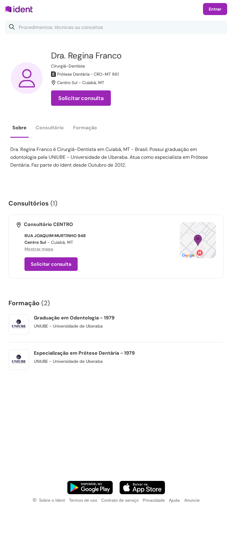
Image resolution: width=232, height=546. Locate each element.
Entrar (215, 9)
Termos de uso (83, 500)
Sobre (19, 127)
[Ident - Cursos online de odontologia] (21, 9)
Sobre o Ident (52, 500)
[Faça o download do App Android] (90, 487)
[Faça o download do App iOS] (142, 487)
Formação (85, 127)
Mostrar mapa (38, 249)
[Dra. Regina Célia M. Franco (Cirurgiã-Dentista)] (27, 78)
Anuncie (192, 500)
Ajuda (174, 500)
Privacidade (154, 500)
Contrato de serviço (120, 500)
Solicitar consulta (81, 98)
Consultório (50, 127)
